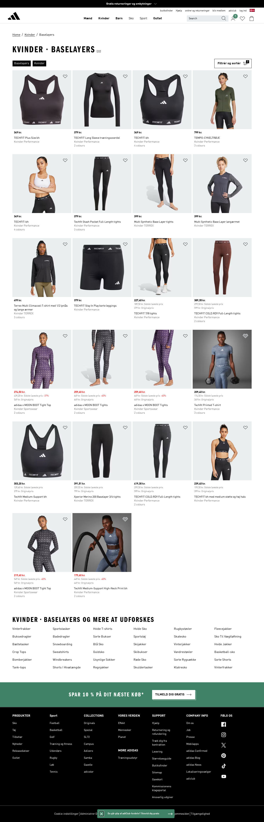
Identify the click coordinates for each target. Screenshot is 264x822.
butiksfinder (166, 11)
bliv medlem (219, 11)
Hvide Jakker (223, 644)
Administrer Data (90, 814)
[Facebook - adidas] (236, 725)
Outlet (157, 18)
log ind (243, 11)
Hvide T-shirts (102, 629)
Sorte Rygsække (185, 659)
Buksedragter (21, 636)
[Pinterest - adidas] (236, 756)
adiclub (232, 11)
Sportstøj (140, 636)
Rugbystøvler (183, 629)
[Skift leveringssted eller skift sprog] (252, 11)
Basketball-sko (224, 652)
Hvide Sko (140, 629)
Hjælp (179, 11)
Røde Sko (140, 659)
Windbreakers (62, 659)
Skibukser (140, 652)
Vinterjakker (182, 644)
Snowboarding (62, 644)
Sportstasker (61, 629)
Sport (143, 18)
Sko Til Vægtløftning (227, 636)
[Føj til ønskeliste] (65, 77)
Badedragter (61, 636)
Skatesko (180, 636)
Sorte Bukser (102, 636)
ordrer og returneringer (197, 11)
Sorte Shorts (222, 659)
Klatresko (180, 667)
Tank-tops (19, 667)
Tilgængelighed (200, 814)
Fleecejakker (223, 629)
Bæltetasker (20, 644)
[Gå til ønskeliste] (242, 18)
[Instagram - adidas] (236, 735)
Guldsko (98, 652)
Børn (119, 18)
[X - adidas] (236, 746)
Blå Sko (98, 644)
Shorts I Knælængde (67, 667)
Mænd (88, 18)
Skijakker (140, 644)
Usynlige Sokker (104, 659)
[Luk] (101, 813)
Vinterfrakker (21, 629)
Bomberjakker (22, 659)
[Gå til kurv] (251, 18)
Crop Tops (19, 652)
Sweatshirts (61, 652)
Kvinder (103, 18)
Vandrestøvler (183, 652)
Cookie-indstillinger (66, 814)
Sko (131, 18)
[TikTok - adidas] (236, 766)
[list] (113, 63)
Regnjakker (101, 667)
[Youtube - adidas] (236, 777)
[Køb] (14, 16)
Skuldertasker (143, 667)
